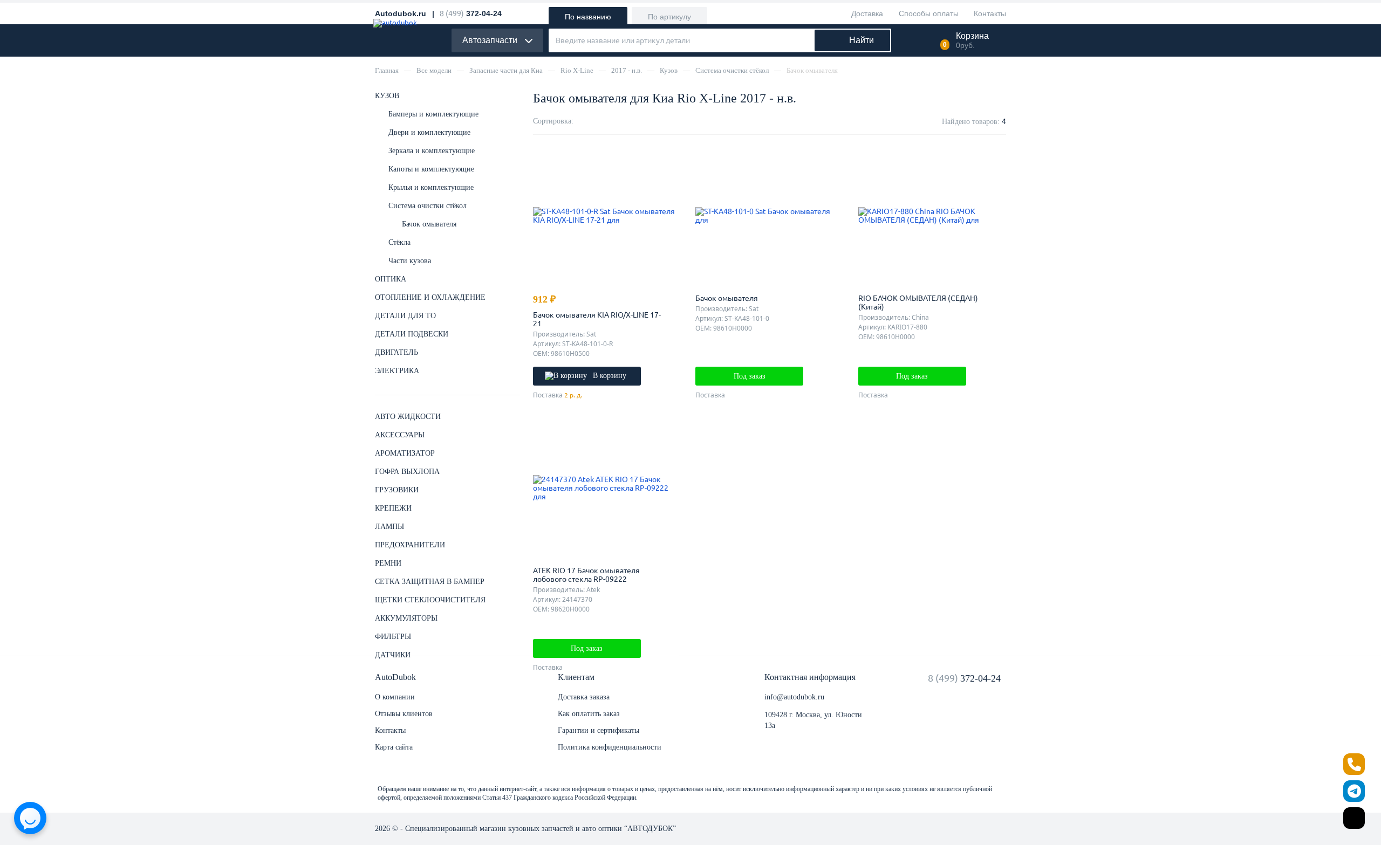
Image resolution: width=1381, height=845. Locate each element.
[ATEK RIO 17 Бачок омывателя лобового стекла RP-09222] (606, 488)
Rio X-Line (576, 70)
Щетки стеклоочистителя (430, 600)
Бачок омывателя (429, 224)
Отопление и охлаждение (430, 297)
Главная (387, 70)
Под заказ (749, 376)
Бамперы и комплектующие (433, 114)
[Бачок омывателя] (768, 215)
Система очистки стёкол (732, 70)
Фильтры (393, 637)
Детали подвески (411, 334)
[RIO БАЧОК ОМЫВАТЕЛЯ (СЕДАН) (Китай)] (931, 215)
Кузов (669, 70)
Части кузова (409, 261)
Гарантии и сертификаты (598, 730)
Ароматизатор (405, 453)
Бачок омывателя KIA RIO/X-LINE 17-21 (597, 319)
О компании (395, 697)
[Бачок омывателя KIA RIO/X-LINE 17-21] (606, 215)
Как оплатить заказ (589, 714)
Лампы (389, 527)
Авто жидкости (408, 417)
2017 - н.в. (626, 70)
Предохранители (410, 545)
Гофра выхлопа (407, 472)
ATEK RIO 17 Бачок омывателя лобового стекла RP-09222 (586, 574)
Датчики (393, 655)
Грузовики (397, 490)
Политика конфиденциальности (609, 747)
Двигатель (396, 352)
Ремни (388, 563)
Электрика (397, 371)
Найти (861, 40)
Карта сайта (394, 747)
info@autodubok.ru (794, 697)
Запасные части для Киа (506, 70)
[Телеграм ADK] (1354, 791)
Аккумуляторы (406, 618)
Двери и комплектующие (429, 132)
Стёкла (399, 242)
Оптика (390, 279)
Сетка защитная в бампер (429, 582)
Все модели (434, 70)
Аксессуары (400, 435)
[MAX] (1354, 818)
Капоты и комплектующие (431, 169)
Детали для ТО (405, 316)
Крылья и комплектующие (431, 187)
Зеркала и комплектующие (431, 151)
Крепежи (393, 508)
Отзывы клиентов (404, 714)
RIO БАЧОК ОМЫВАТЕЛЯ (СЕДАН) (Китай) (918, 302)
